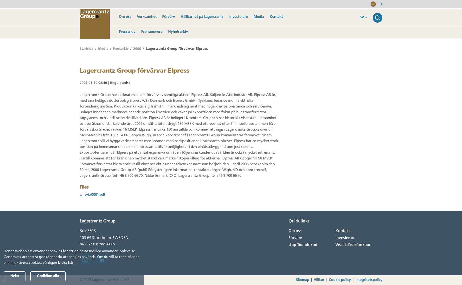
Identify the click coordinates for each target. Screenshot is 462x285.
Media (259, 17)
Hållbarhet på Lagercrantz (202, 17)
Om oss (125, 17)
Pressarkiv (127, 32)
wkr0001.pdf (95, 195)
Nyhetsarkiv (178, 32)
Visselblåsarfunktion (353, 245)
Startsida (86, 49)
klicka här (66, 263)
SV (362, 17)
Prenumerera (151, 32)
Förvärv (168, 17)
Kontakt (276, 17)
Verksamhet (146, 17)
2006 (137, 49)
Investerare (238, 17)
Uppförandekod (303, 245)
